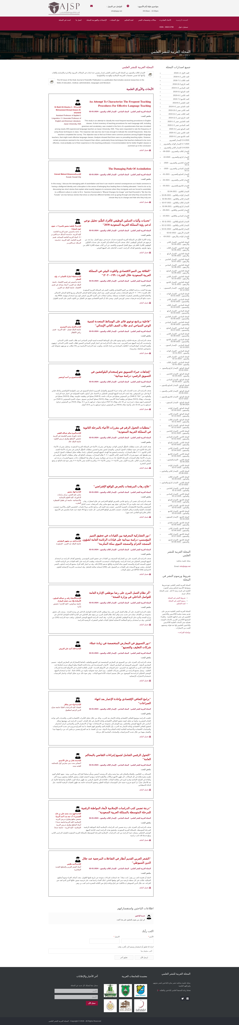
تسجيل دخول (141, 522)
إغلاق (119, 522)
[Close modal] (93, 499)
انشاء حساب (129, 522)
